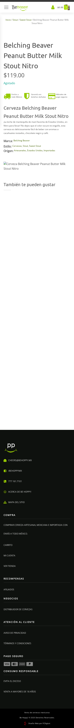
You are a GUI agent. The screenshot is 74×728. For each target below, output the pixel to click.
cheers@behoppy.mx (20, 460)
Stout (15, 19)
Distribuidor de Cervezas (18, 609)
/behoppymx (15, 470)
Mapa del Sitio (16, 502)
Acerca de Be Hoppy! (19, 491)
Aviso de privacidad (15, 632)
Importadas (49, 150)
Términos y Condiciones (17, 643)
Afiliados (9, 589)
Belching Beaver (21, 140)
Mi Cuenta (9, 555)
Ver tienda (10, 566)
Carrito (8, 545)
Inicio (8, 19)
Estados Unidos (35, 150)
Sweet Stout (25, 19)
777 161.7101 (15, 481)
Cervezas (17, 145)
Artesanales (20, 150)
